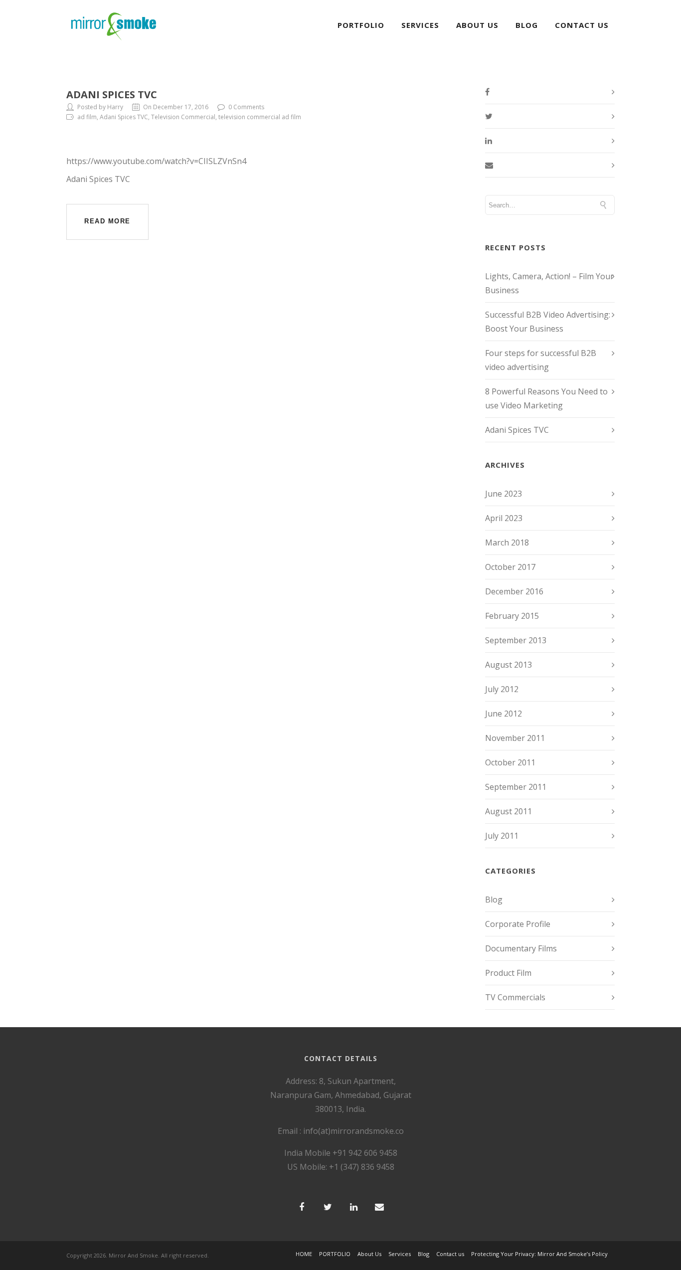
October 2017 (510, 566)
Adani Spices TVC (111, 94)
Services (420, 25)
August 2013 (508, 664)
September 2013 (515, 640)
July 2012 (501, 689)
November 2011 (515, 737)
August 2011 (508, 811)
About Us (477, 25)
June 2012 (503, 713)
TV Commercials (515, 997)
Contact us (450, 1254)
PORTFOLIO (361, 25)
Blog (526, 25)
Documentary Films (521, 948)
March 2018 (507, 542)
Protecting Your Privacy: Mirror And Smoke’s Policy (539, 1254)
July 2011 (501, 835)
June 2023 (503, 493)
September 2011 (515, 786)
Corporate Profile (517, 923)
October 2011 (510, 762)
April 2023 (503, 518)
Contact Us (582, 25)
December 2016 (514, 591)
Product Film (508, 972)
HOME (304, 1254)
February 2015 (512, 615)
